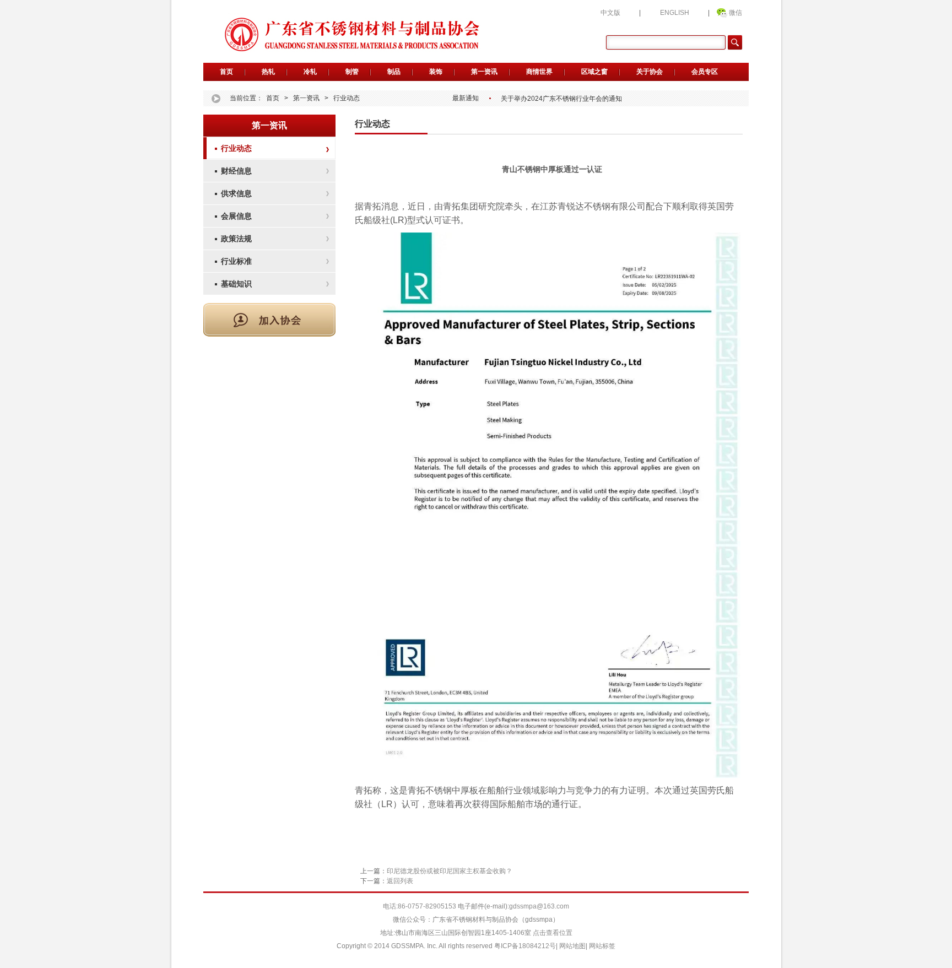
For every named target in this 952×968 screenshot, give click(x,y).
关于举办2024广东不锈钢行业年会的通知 (561, 98)
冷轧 (310, 71)
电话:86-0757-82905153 (420, 906)
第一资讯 (484, 71)
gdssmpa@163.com (539, 906)
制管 (352, 71)
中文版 (610, 13)
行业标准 (236, 261)
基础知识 (236, 283)
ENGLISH (674, 13)
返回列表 (400, 881)
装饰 (435, 71)
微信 (735, 13)
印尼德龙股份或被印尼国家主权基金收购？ (449, 871)
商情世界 (539, 71)
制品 (394, 71)
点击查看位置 (551, 933)
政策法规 (236, 238)
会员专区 (704, 71)
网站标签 (602, 946)
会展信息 (236, 216)
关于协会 (649, 71)
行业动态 (346, 98)
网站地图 (572, 946)
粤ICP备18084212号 (525, 946)
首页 (226, 71)
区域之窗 (594, 71)
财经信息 (236, 170)
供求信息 (236, 193)
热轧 (268, 71)
